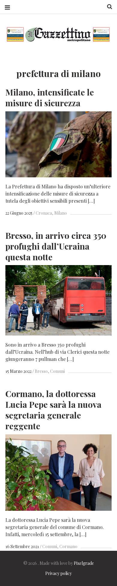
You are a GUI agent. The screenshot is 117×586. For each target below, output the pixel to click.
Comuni (57, 371)
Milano (60, 213)
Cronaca (44, 213)
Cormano (68, 546)
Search (107, 6)
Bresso (41, 371)
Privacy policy (58, 573)
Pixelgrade (84, 563)
